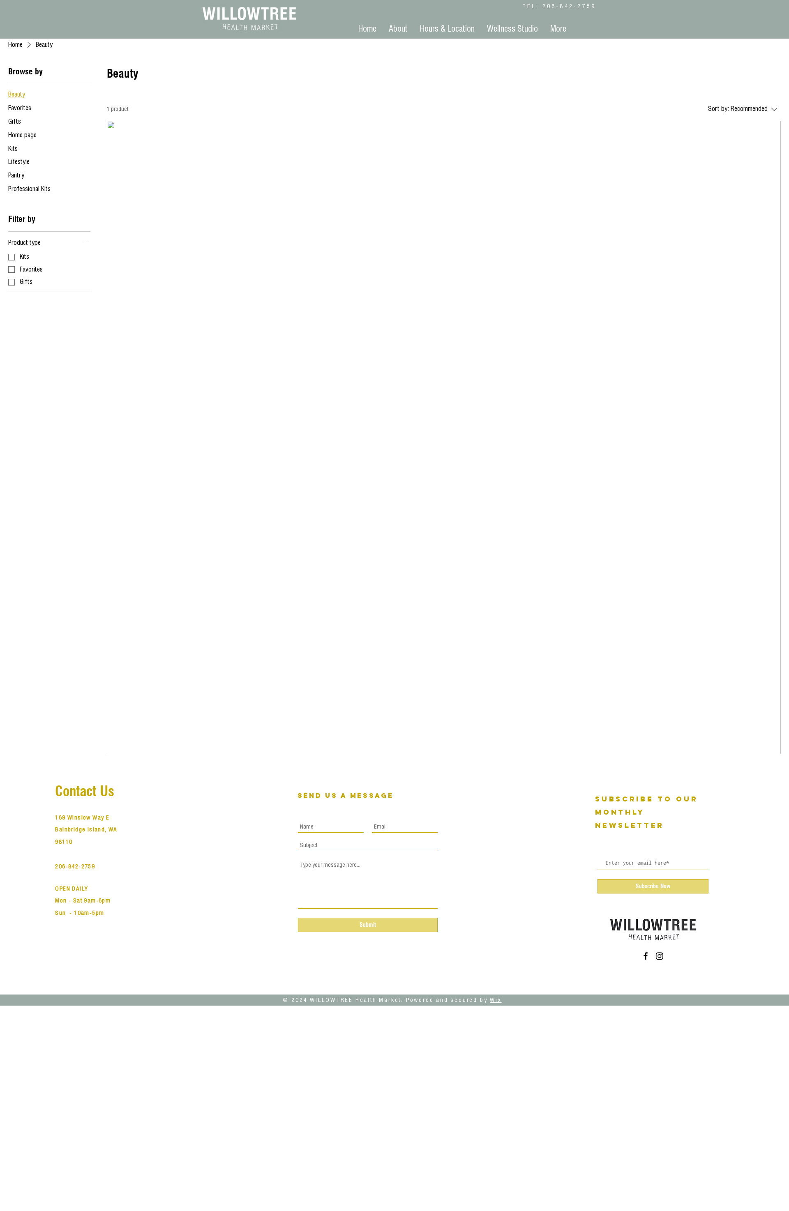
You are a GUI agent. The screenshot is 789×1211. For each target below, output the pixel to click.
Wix (495, 1000)
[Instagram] (659, 956)
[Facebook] (646, 956)
